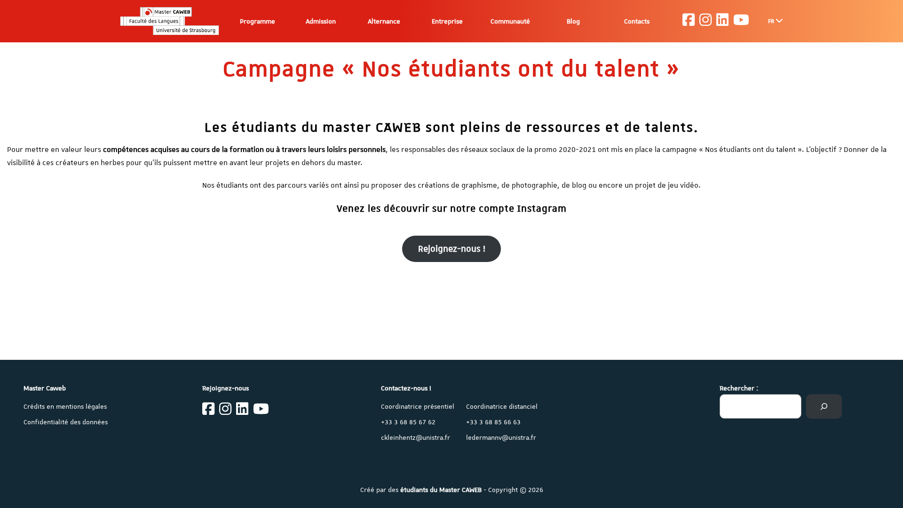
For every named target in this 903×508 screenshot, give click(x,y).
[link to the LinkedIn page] (722, 21)
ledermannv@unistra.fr (501, 437)
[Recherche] (824, 406)
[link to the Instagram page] (705, 21)
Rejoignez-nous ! (451, 248)
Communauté (510, 21)
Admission (321, 21)
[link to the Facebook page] (688, 21)
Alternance (384, 21)
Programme (257, 21)
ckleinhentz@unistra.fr (415, 437)
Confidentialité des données (66, 422)
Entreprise (447, 21)
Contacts (637, 21)
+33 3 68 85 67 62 (408, 422)
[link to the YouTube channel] (741, 21)
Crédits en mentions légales (65, 406)
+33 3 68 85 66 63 (493, 422)
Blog (573, 21)
